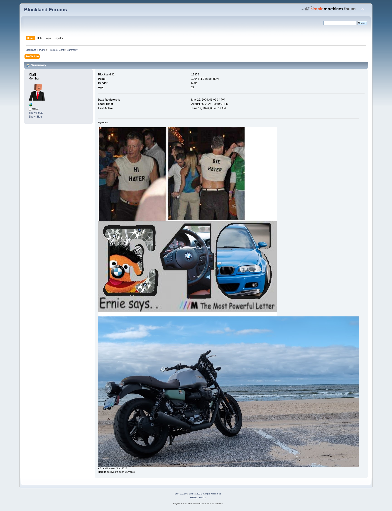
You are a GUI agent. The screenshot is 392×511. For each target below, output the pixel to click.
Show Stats (35, 116)
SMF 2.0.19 (180, 493)
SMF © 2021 (195, 493)
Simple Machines (212, 493)
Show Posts (36, 112)
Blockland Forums (45, 9)
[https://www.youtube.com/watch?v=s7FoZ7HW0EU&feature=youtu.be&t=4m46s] (30, 105)
